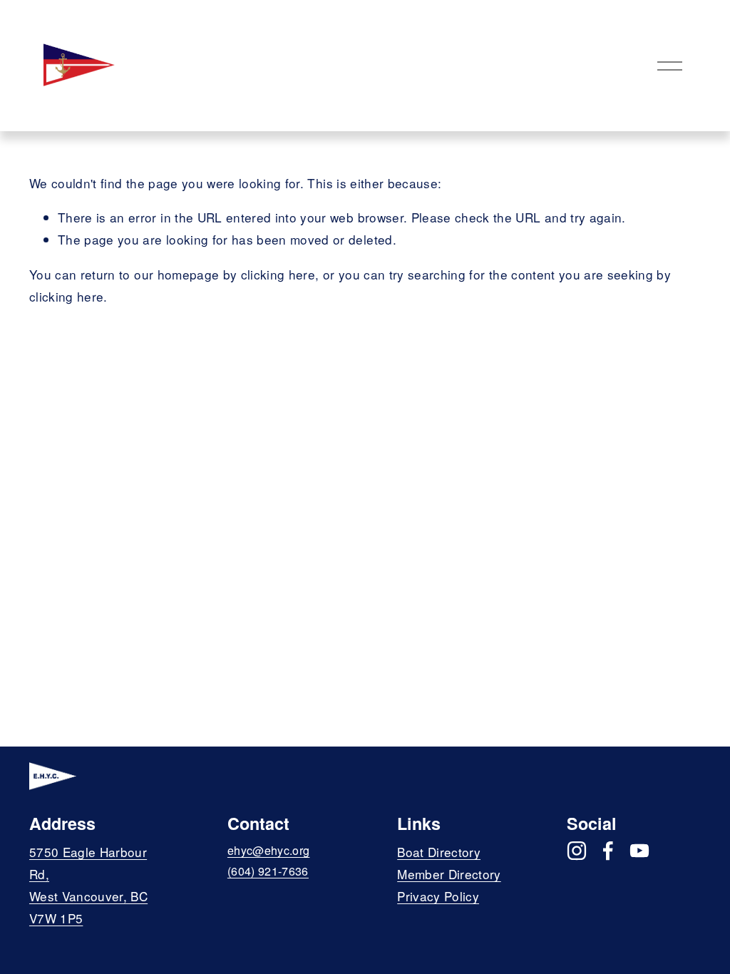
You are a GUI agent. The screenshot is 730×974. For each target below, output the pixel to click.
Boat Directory (438, 852)
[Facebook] (608, 851)
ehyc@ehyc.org (268, 850)
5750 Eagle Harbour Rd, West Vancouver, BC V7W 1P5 (88, 885)
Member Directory (449, 874)
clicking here (278, 274)
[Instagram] (577, 851)
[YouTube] (639, 851)
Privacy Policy (438, 896)
